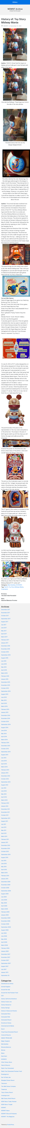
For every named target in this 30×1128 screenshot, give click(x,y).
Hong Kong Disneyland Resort (9, 1032)
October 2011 (4, 815)
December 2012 (5, 776)
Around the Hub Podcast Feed (9, 992)
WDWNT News (5, 1110)
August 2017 (4, 621)
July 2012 (3, 788)
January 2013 (4, 772)
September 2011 (5, 818)
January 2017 (4, 643)
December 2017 (5, 609)
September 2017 (5, 618)
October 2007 (5, 960)
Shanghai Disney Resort (7, 1080)
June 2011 (3, 827)
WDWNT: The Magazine (7, 1116)
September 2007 (6, 963)
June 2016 (4, 664)
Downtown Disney (6, 1023)
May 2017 (3, 630)
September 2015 (6, 691)
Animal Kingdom (5, 986)
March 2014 (4, 739)
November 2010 (5, 848)
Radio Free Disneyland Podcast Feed (11, 1071)
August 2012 (4, 785)
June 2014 (4, 730)
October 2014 (5, 721)
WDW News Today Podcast (8, 1101)
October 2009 (5, 887)
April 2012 (4, 797)
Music (2, 1053)
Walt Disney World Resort (8, 1098)
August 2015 (4, 694)
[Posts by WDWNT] (2, 26)
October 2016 (5, 652)
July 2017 (3, 624)
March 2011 (4, 836)
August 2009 (4, 893)
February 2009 (5, 912)
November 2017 (5, 612)
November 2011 (5, 812)
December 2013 (5, 745)
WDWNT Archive (15, 9)
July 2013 (3, 757)
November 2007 (5, 957)
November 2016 (5, 649)
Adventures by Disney (7, 983)
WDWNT (6, 26)
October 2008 (5, 924)
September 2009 (6, 890)
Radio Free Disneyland (7, 1068)
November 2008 (5, 921)
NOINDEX (19, 585)
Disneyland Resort (6, 1020)
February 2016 (5, 676)
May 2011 (3, 830)
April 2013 (4, 763)
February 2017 (5, 639)
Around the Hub (5, 989)
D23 (2, 995)
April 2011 (4, 833)
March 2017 (4, 636)
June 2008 (4, 936)
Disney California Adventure (9, 998)
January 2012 (4, 806)
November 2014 (5, 718)
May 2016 (3, 667)
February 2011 (5, 839)
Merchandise (11, 585)
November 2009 (5, 884)
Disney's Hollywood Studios (9, 1010)
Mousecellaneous (6, 1047)
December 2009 (5, 881)
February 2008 (5, 948)
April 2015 (4, 703)
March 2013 (4, 766)
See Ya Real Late (6, 1077)
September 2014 (5, 724)
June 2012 (4, 791)
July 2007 (3, 969)
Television (4, 1083)
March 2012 (4, 800)
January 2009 (5, 915)
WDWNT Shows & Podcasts (9, 1113)
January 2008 (5, 951)
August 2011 (4, 821)
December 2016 (5, 646)
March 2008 (4, 945)
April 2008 (4, 942)
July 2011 (3, 824)
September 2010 (5, 854)
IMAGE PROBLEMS (6, 1038)
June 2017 (4, 627)
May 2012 (3, 794)
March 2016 (4, 673)
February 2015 (5, 709)
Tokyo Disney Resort (7, 1092)
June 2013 (4, 760)
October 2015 (5, 688)
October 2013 (5, 748)
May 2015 (4, 700)
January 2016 (4, 679)
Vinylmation (4, 589)
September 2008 (6, 927)
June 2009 (4, 899)
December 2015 (5, 682)
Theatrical (4, 1089)
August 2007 (4, 966)
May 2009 (4, 903)
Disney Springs (5, 1007)
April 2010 (4, 869)
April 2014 (4, 736)
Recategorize (5, 1074)
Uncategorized (5, 1095)
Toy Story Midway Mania (16, 587)
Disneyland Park (5, 1017)
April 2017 (4, 633)
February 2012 (5, 803)
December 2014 (5, 715)
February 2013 (5, 770)
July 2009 (4, 896)
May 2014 (3, 733)
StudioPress (10, 1124)
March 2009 (4, 909)
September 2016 (5, 655)
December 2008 (5, 918)
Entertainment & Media (7, 1026)
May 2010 (3, 866)
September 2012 (5, 782)
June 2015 (4, 697)
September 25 (5, 975)
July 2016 (3, 661)
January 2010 (4, 878)
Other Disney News (6, 1062)
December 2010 (5, 845)
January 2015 (4, 712)
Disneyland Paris (5, 1013)
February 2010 (5, 875)
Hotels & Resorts (6, 1035)
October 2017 (5, 615)
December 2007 (5, 954)
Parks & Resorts (5, 1065)
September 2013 (5, 751)
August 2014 (4, 727)
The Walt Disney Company (8, 1086)
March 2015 (4, 706)
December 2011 (5, 809)
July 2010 (3, 860)
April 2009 (4, 906)
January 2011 (4, 842)
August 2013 (4, 754)
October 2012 (5, 779)
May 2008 (4, 939)
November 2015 (5, 685)
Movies (3, 1050)
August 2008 (4, 930)
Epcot (3, 1029)
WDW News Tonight (6, 1104)
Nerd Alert (4, 1056)
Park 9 (6, 587)
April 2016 (4, 670)
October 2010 (5, 851)
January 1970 (4, 972)
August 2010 (4, 857)
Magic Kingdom (5, 1041)
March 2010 (4, 872)
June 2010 (4, 863)
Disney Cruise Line (6, 1001)
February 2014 (5, 742)
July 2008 (4, 933)
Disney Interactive (6, 1004)
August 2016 (4, 658)
